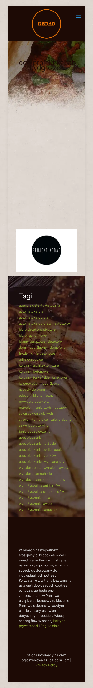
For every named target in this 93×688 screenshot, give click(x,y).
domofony (58, 347)
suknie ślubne (61, 419)
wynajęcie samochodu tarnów (42, 479)
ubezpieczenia (30, 437)
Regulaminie (50, 626)
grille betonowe (43, 353)
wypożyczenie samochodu (40, 509)
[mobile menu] (79, 16)
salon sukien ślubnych (36, 413)
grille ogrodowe (31, 359)
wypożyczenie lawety (36, 503)
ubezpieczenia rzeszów (37, 455)
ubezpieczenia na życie (37, 443)
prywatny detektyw (34, 401)
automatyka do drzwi (35, 323)
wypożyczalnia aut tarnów (39, 485)
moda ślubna (50, 383)
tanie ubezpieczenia (34, 431)
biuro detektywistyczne (37, 329)
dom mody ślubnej (33, 347)
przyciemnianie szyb (35, 407)
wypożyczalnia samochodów (41, 491)
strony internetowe (33, 419)
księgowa (59, 377)
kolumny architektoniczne (39, 365)
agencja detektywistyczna (39, 305)
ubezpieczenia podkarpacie (40, 449)
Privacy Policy (46, 665)
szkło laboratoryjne (33, 425)
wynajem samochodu (35, 473)
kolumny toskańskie (34, 377)
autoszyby (62, 323)
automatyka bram (32, 311)
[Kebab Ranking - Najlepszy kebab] (46, 23)
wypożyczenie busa (34, 497)
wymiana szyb (55, 461)
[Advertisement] (46, 172)
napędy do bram (32, 389)
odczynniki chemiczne (36, 395)
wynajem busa (30, 467)
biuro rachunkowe (33, 335)
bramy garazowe (32, 341)
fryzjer (24, 353)
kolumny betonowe (33, 371)
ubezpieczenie (30, 461)
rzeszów (60, 407)
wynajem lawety (56, 467)
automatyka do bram (35, 317)
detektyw (55, 341)
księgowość (28, 383)
